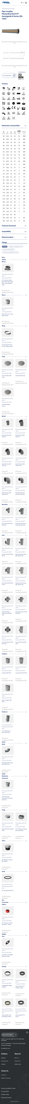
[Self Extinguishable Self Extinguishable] (4, 93)
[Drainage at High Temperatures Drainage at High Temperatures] (18, 113)
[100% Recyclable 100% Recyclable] (23, 98)
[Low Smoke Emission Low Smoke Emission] (13, 88)
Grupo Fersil (17, 1061)
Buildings (3, 1058)
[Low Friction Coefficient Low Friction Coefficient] (9, 113)
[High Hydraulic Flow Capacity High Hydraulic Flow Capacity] (13, 93)
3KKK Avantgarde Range (8, 8)
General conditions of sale (8, 1088)
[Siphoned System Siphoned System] (18, 108)
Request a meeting (5, 1078)
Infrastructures (4, 1061)
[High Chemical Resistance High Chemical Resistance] (9, 118)
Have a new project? (7, 1035)
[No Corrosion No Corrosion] (23, 93)
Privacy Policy (5, 1091)
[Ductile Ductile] (23, 103)
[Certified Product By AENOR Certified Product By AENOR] (4, 103)
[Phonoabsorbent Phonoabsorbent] (13, 113)
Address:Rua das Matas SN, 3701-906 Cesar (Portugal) (12, 1039)
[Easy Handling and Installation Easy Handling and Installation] (9, 93)
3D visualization (7, 75)
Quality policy (18, 1064)
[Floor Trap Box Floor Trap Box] (23, 108)
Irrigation (3, 1064)
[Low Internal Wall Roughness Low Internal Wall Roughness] (4, 113)
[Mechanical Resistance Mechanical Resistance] (13, 98)
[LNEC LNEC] (13, 103)
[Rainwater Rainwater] (4, 88)
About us (17, 1058)
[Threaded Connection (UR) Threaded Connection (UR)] (9, 108)
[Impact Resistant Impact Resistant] (9, 98)
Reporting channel (6, 1098)
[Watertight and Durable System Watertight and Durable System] (18, 98)
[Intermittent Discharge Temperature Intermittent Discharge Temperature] (13, 118)
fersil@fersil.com (5, 1048)
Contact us (3, 1075)
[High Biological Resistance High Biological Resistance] (4, 118)
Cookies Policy (5, 1095)
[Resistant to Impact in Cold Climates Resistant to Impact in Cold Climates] (23, 113)
